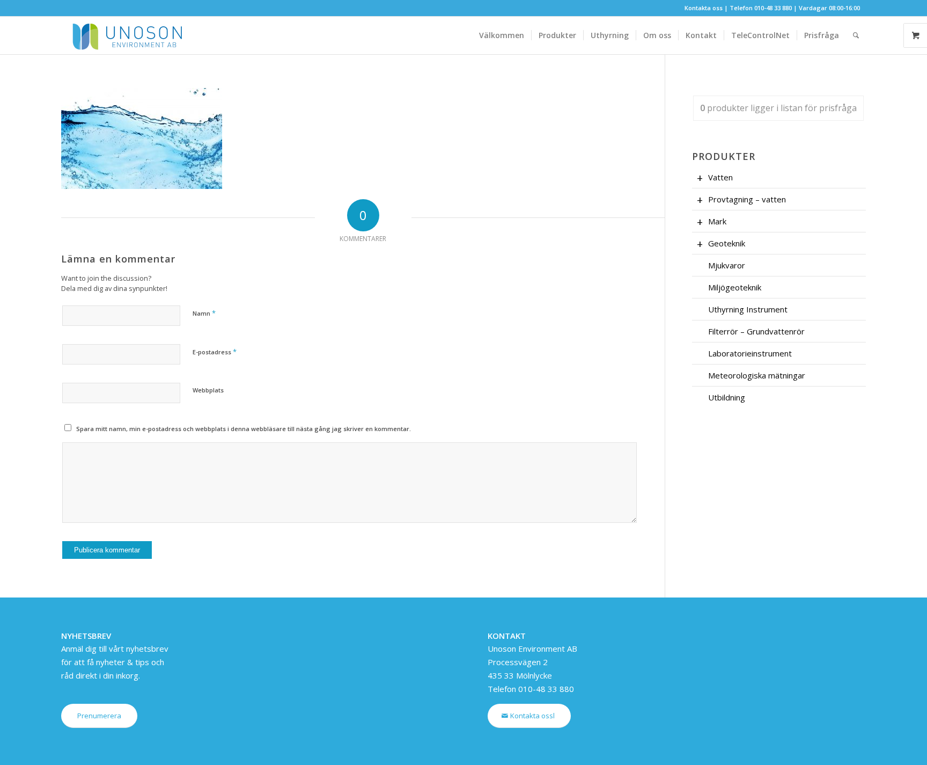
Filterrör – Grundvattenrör (756, 331)
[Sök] (856, 35)
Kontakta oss (704, 8)
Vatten (720, 177)
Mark (717, 221)
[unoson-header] (125, 35)
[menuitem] (501, 35)
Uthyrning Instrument (748, 309)
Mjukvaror (726, 265)
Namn (204, 313)
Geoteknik (726, 243)
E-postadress (215, 351)
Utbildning (726, 397)
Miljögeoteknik (734, 287)
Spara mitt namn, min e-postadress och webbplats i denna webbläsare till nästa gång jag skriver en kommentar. (243, 429)
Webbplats (208, 390)
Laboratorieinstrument (750, 353)
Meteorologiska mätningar (756, 375)
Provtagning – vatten (747, 199)
